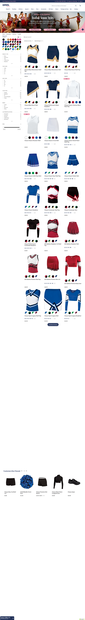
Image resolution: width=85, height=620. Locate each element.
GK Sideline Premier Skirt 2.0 (52, 279)
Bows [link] (5, 56)
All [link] (4, 95)
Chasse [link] (5, 104)
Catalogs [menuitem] (76, 9)
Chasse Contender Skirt (70, 210)
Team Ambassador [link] (7, 96)
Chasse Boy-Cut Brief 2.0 (10, 492)
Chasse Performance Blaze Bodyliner (51, 105)
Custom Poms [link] (6, 60)
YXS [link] (5, 69)
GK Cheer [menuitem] (51, 9)
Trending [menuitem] (14, 9)
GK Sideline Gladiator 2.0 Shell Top (52, 244)
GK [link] (4, 106)
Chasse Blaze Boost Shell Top (72, 69)
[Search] (76, 5)
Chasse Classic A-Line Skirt (51, 140)
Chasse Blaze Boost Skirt (31, 105)
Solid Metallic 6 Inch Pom (25, 492)
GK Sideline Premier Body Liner (72, 283)
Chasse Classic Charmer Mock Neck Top (72, 105)
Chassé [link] (5, 97)
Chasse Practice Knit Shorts (41, 492)
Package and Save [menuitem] (65, 9)
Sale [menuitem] (71, 9)
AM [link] (4, 84)
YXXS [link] (5, 68)
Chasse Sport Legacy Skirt (51, 316)
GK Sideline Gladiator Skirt (71, 244)
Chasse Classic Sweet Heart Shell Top (71, 141)
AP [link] (4, 80)
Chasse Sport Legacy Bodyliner (72, 316)
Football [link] (5, 92)
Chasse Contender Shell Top (52, 210)
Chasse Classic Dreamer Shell (32, 140)
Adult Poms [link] (6, 57)
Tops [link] (5, 58)
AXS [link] (5, 81)
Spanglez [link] (5, 116)
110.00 (19, 129)
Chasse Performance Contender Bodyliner (30, 244)
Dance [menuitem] (56, 9)
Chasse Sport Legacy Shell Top (33, 316)
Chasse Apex (71, 492)
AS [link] (4, 83)
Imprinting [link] (6, 115)
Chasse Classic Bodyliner (31, 210)
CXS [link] (5, 70)
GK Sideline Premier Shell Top (33, 279)
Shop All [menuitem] (8, 9)
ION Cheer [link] (6, 107)
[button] (50, 30)
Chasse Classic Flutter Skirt (71, 176)
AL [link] (4, 85)
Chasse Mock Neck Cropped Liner (57, 492)
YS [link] (4, 72)
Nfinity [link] (5, 108)
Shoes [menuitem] (32, 9)
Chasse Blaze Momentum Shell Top (33, 70)
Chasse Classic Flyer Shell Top (52, 176)
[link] (3, 40)
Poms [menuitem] (37, 9)
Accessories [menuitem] (43, 9)
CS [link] (4, 73)
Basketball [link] (6, 93)
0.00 (4, 129)
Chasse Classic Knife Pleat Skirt (33, 176)
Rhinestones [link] (6, 119)
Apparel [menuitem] (27, 9)
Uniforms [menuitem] (20, 9)
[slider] (3, 127)
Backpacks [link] (6, 61)
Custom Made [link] (6, 117)
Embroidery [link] (6, 113)
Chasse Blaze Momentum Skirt (52, 69)
